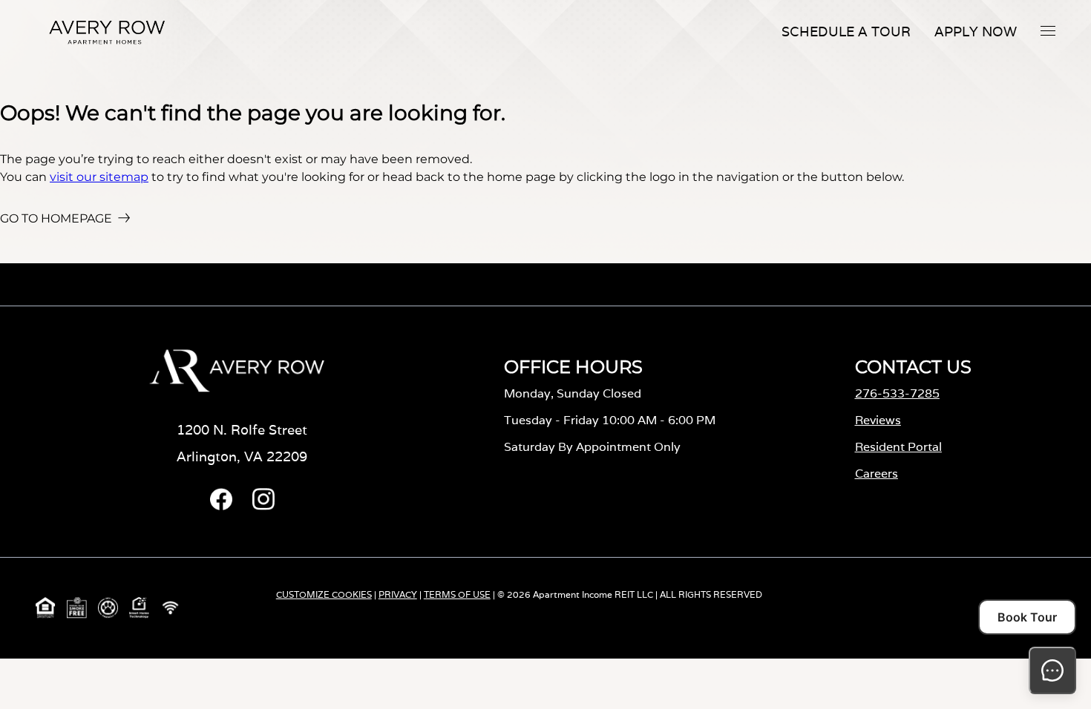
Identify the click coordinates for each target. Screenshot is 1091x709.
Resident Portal (898, 447)
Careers (876, 473)
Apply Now (975, 31)
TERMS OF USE (457, 594)
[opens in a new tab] (221, 506)
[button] (1048, 30)
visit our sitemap (99, 177)
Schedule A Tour (846, 31)
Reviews (878, 420)
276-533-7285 (897, 393)
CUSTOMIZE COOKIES (324, 594)
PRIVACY (398, 594)
